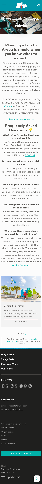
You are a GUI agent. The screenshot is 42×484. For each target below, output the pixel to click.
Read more (21, 322)
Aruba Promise (20, 265)
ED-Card (30, 155)
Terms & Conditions (10, 469)
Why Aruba (7, 354)
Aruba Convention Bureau (13, 424)
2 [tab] (21, 334)
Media (4, 439)
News (3, 436)
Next (26, 334)
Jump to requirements (21, 119)
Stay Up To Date (22, 453)
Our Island (7, 368)
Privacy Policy (7, 472)
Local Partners (8, 444)
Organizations (8, 432)
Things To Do (8, 359)
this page (7, 106)
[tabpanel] (21, 302)
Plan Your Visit (9, 364)
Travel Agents (7, 428)
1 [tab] (19, 334)
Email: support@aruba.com (14, 406)
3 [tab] (23, 334)
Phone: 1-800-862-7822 (12, 410)
